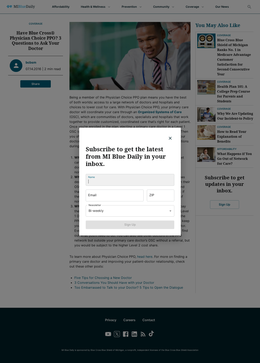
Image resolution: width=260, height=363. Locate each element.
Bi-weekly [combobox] (96, 211)
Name (91, 177)
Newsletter (95, 205)
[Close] (170, 138)
